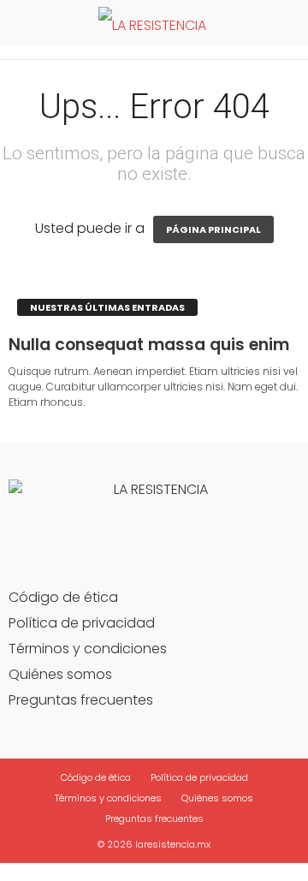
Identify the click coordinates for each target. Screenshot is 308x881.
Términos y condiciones (88, 648)
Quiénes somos (60, 674)
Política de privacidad (82, 623)
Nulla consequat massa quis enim (149, 344)
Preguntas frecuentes (81, 700)
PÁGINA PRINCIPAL (213, 229)
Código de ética (63, 597)
